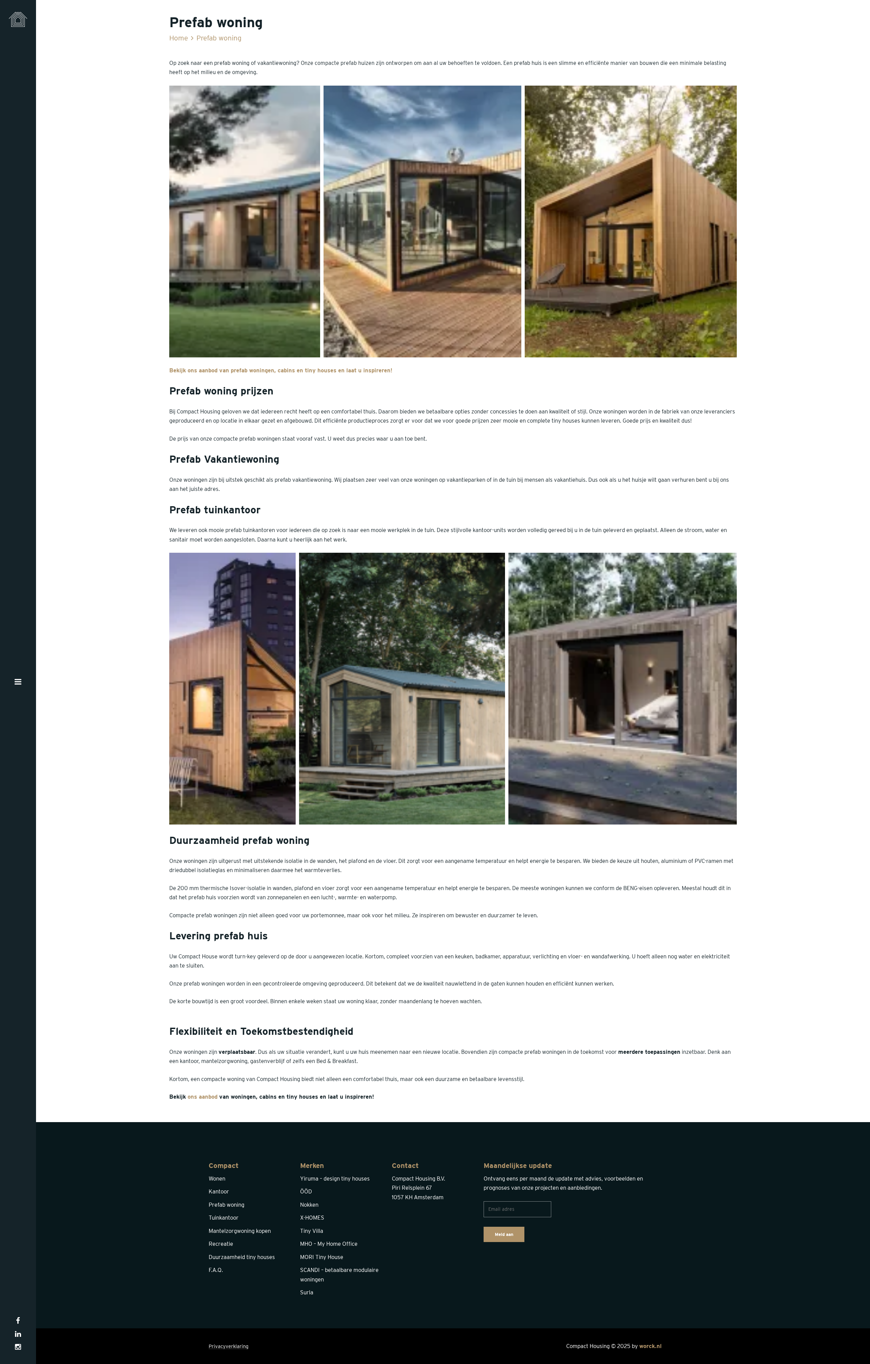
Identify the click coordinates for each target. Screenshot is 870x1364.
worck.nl (650, 1346)
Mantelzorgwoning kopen (240, 1230)
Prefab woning (226, 1204)
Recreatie (221, 1243)
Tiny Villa (311, 1230)
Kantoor (219, 1191)
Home (178, 38)
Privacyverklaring (228, 1346)
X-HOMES (312, 1217)
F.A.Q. (216, 1269)
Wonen (217, 1178)
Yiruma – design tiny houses (335, 1178)
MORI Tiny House (321, 1257)
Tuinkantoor (224, 1217)
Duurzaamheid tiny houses (242, 1257)
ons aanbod (203, 1096)
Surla (306, 1292)
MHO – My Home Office (329, 1243)
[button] (244, 221)
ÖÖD (306, 1191)
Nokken (309, 1204)
